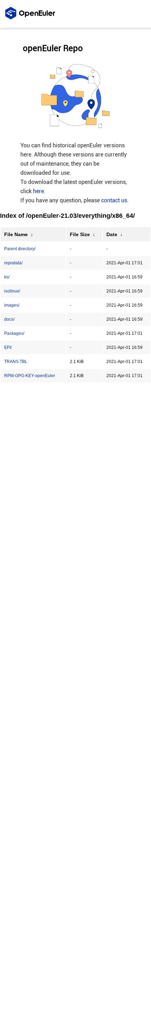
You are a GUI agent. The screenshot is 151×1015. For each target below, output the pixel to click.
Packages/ (14, 333)
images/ (11, 305)
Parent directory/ (19, 248)
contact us (114, 200)
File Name (16, 234)
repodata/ (13, 262)
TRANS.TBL (15, 361)
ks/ (6, 277)
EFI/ (8, 347)
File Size (80, 234)
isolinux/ (12, 291)
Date (111, 234)
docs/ (9, 319)
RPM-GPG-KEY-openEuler (29, 375)
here (38, 191)
